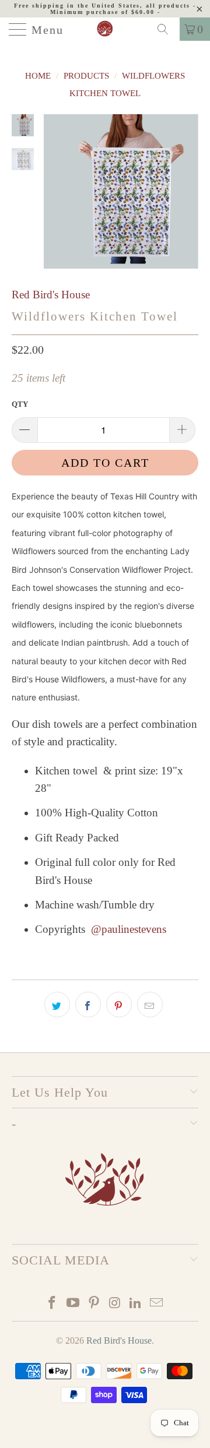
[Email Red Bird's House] (156, 1304)
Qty (20, 404)
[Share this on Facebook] (88, 1004)
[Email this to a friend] (150, 1004)
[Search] (166, 29)
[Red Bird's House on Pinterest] (94, 1304)
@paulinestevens (128, 929)
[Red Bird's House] (105, 29)
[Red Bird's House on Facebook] (52, 1304)
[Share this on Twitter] (57, 1004)
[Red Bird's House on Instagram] (115, 1304)
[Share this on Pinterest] (119, 1004)
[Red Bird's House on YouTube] (73, 1304)
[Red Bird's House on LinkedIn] (136, 1304)
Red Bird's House (51, 294)
